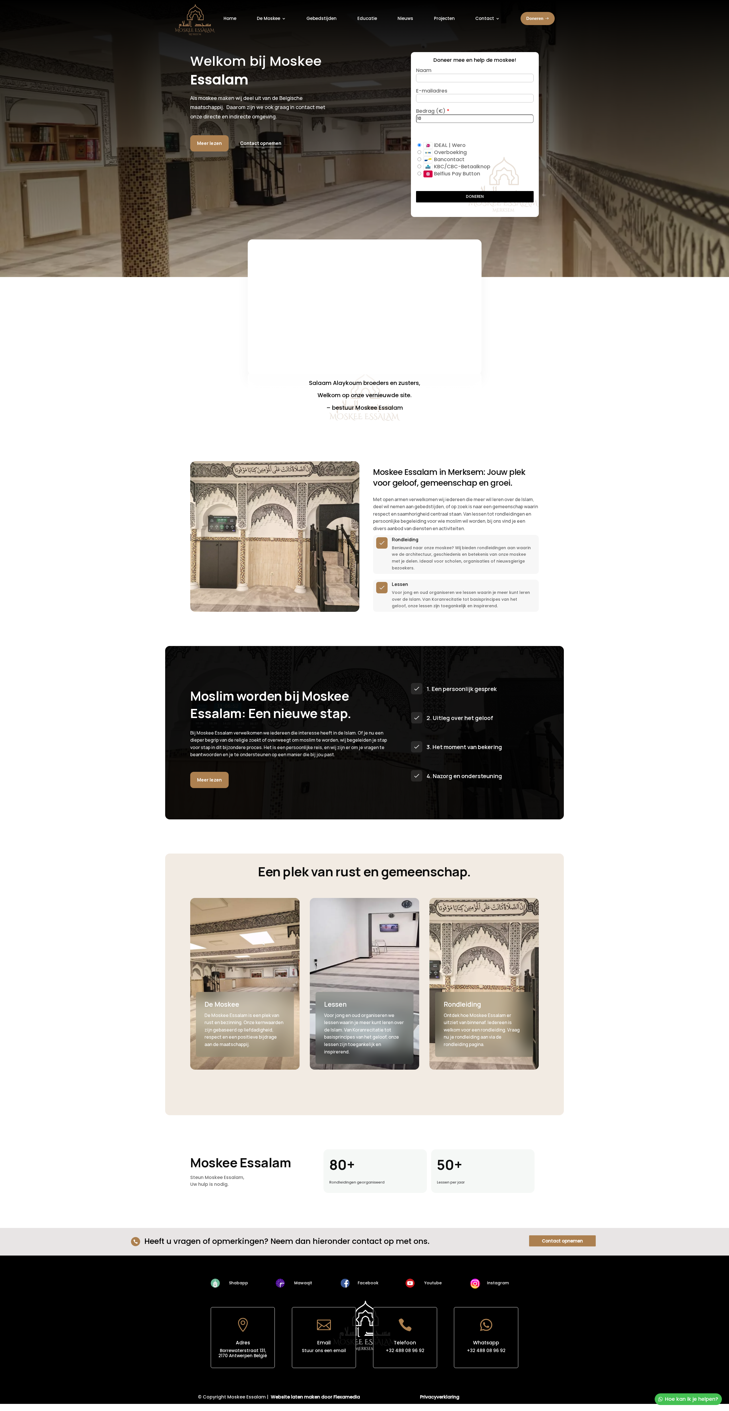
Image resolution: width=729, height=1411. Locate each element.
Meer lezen (209, 143)
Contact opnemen (562, 1241)
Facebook (368, 1283)
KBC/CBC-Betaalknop (461, 166)
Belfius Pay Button (456, 173)
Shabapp (238, 1283)
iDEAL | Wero (449, 145)
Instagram (498, 1283)
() (442, 110)
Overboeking (450, 152)
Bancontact (448, 159)
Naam (423, 70)
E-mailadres (431, 90)
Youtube (433, 1283)
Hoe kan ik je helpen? (691, 1398)
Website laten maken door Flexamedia (315, 1397)
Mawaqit (303, 1283)
